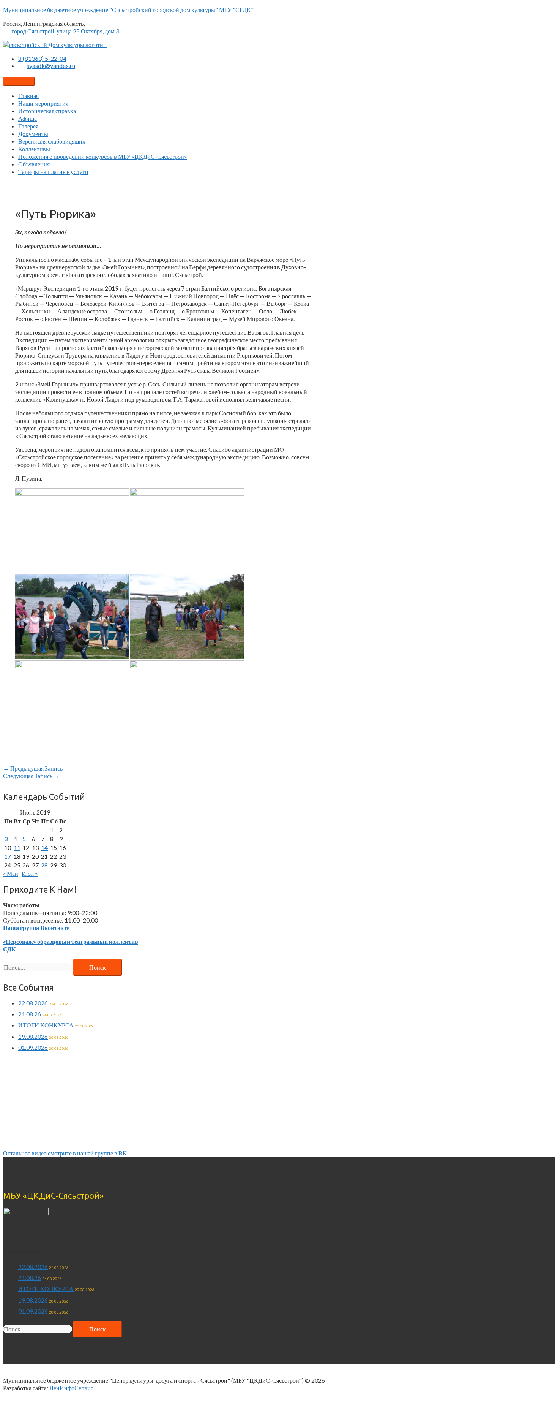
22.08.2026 (33, 1003)
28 (44, 865)
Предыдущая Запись (33, 768)
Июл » (30, 873)
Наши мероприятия (43, 103)
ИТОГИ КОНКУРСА (46, 1025)
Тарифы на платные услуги (53, 171)
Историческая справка (47, 110)
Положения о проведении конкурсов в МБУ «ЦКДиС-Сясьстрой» (102, 156)
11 (17, 847)
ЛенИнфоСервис (71, 1387)
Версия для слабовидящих (51, 141)
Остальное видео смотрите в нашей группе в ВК (65, 1153)
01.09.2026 (33, 1047)
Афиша (27, 118)
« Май (10, 873)
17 (7, 856)
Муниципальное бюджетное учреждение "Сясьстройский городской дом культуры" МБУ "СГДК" (128, 9)
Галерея (28, 126)
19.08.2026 (33, 1036)
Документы (33, 133)
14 (44, 847)
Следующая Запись (31, 775)
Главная (28, 95)
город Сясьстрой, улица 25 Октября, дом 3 (65, 31)
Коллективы (34, 148)
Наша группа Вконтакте (36, 927)
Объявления (34, 164)
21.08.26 (29, 1014)
